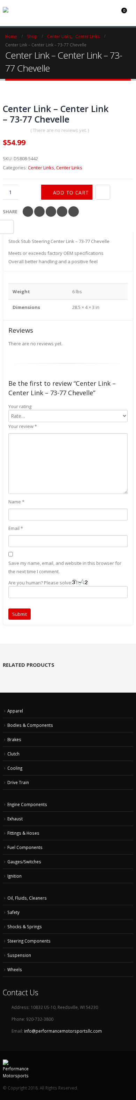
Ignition (14, 876)
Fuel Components (25, 847)
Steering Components (29, 941)
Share (10, 211)
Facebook (28, 211)
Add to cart (71, 192)
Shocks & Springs (24, 926)
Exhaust (15, 818)
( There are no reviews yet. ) (59, 130)
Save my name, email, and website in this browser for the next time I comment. (64, 567)
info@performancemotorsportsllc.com (63, 1031)
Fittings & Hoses (23, 833)
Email (73, 211)
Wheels (14, 969)
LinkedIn (51, 211)
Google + (62, 211)
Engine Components (27, 804)
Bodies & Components (30, 725)
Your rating (19, 406)
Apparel (15, 711)
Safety (13, 912)
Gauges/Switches (24, 861)
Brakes (14, 739)
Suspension (19, 955)
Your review (22, 426)
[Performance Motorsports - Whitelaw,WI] (29, 10)
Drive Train (18, 782)
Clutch (13, 753)
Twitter (39, 211)
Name (16, 502)
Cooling (14, 768)
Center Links (41, 167)
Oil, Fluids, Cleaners (27, 898)
